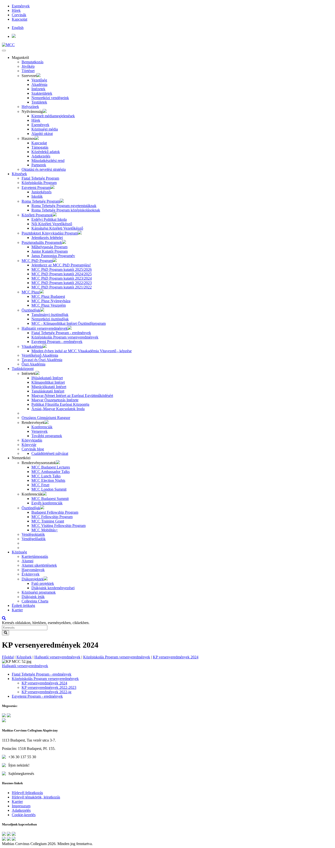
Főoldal (8, 657)
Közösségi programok (39, 592)
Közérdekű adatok (45, 152)
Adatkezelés (40, 156)
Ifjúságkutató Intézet (47, 378)
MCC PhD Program (37, 261)
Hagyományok (33, 570)
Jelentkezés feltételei (47, 237)
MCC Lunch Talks (46, 476)
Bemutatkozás (32, 62)
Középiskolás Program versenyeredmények (64, 337)
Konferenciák (41, 427)
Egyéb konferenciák (47, 503)
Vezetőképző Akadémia (40, 355)
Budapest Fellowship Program (54, 512)
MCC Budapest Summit (50, 498)
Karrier (17, 610)
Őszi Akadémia (33, 364)
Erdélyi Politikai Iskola (49, 219)
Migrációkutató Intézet (48, 387)
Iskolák (37, 196)
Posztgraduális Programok (42, 242)
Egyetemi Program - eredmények (56, 341)
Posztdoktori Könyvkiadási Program (50, 233)
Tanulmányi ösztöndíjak (49, 315)
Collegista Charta (35, 601)
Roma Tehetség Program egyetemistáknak (63, 206)
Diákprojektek (33, 579)
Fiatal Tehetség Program (40, 178)
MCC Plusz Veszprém (48, 305)
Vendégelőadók (34, 539)
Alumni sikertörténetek (39, 565)
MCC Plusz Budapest (48, 296)
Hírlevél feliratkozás (27, 793)
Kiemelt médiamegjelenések (53, 116)
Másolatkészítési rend (47, 160)
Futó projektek (42, 583)
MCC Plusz (31, 292)
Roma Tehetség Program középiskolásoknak (65, 210)
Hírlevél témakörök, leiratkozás (36, 797)
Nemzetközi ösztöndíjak (50, 319)
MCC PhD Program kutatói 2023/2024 (61, 278)
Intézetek (38, 89)
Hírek (16, 10)
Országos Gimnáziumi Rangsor (46, 418)
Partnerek (38, 165)
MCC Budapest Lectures (50, 467)
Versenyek (39, 431)
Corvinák (19, 15)
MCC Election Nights (48, 480)
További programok (46, 436)
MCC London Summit (48, 489)
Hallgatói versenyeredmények (45, 328)
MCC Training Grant (47, 521)
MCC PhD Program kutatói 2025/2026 (61, 269)
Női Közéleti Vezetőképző (51, 224)
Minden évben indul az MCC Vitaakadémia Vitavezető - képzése (81, 351)
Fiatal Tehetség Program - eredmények (61, 333)
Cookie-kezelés (24, 815)
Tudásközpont (23, 368)
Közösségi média (44, 129)
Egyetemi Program (36, 187)
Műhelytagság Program (49, 247)
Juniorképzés (41, 192)
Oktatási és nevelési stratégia (44, 169)
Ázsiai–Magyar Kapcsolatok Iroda (58, 409)
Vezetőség (39, 80)
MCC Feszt (40, 485)
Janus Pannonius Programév (53, 256)
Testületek (39, 102)
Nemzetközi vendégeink (50, 98)
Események (21, 6)
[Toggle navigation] (4, 50)
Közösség (19, 552)
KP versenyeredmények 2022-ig (46, 692)
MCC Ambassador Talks (50, 472)
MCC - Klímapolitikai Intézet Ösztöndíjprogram (68, 323)
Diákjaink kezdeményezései (53, 588)
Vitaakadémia (32, 346)
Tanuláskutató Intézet (47, 391)
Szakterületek (41, 93)
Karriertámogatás (35, 556)
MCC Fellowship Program (52, 517)
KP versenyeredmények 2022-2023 (49, 687)
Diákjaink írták (33, 597)
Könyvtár (29, 445)
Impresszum (21, 806)
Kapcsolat (19, 19)
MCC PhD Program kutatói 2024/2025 (61, 274)
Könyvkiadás (32, 440)
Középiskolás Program (39, 183)
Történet (28, 71)
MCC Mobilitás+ (44, 530)
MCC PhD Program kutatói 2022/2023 (61, 283)
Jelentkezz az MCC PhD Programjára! (61, 265)
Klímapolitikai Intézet (48, 382)
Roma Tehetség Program (41, 201)
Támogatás (39, 147)
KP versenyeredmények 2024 (175, 657)
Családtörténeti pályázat (49, 453)
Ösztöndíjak (31, 310)
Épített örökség (23, 605)
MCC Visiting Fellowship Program (58, 525)
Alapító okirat (42, 133)
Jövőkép (28, 66)
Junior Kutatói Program (49, 251)
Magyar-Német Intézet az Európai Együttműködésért (72, 395)
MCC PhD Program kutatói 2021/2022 (61, 287)
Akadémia (39, 84)
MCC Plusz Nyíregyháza (50, 301)
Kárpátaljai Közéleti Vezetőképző (57, 228)
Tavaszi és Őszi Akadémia (42, 360)
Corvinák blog (33, 449)
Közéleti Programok (37, 215)
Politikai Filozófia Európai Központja (60, 404)
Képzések (19, 174)
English (18, 28)
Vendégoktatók (33, 534)
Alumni (27, 561)
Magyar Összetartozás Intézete (54, 400)
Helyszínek (30, 106)
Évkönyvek (30, 574)
